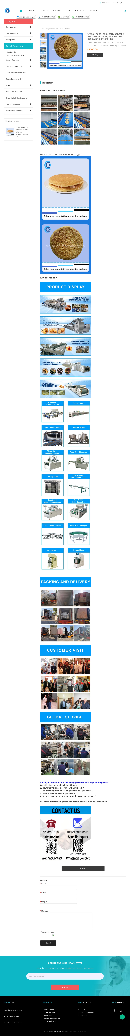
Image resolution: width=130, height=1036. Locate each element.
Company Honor (84, 1015)
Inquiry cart (105, 3)
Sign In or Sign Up (118, 3)
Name (43, 884)
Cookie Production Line (14, 79)
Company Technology (86, 1012)
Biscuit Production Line (14, 110)
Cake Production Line (14, 66)
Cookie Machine (12, 33)
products (57, 10)
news (68, 10)
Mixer (8, 85)
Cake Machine (11, 27)
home (32, 10)
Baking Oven (10, 40)
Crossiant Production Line (16, 73)
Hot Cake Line (11, 52)
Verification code (47, 932)
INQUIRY (95, 55)
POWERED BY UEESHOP (78, 1032)
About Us (81, 1009)
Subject (43, 902)
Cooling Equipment (13, 104)
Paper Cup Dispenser (14, 92)
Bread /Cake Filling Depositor (17, 98)
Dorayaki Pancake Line (14, 46)
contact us (80, 10)
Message (44, 911)
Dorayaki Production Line (15, 55)
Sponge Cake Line (12, 60)
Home (42, 29)
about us (43, 10)
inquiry (93, 10)
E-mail (43, 893)
